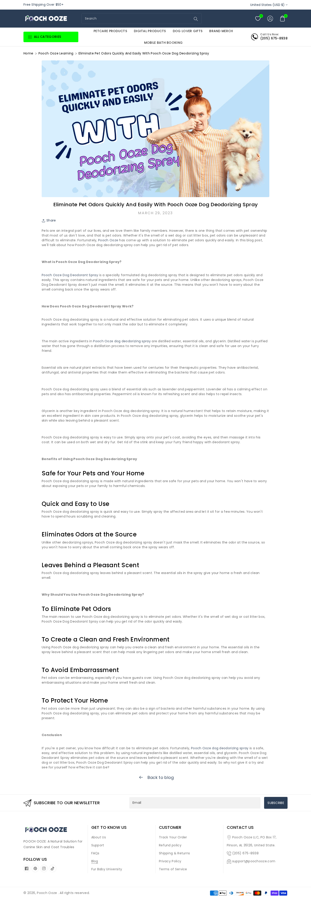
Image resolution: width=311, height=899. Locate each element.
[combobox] (137, 18)
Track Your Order (173, 837)
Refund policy (170, 845)
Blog (94, 861)
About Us (98, 837)
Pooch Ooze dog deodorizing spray (122, 341)
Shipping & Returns (174, 853)
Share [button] (51, 220)
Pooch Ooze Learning (56, 53)
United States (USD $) (267, 5)
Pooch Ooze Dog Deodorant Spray (70, 275)
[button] (283, 18)
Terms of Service (173, 869)
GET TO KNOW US (109, 827)
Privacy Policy (170, 861)
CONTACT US (240, 827)
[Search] (196, 18)
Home (28, 53)
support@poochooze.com (253, 861)
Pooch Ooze (108, 240)
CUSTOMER (170, 827)
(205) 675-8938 (245, 853)
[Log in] (270, 18)
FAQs (95, 853)
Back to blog (160, 777)
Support (97, 845)
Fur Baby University (106, 869)
